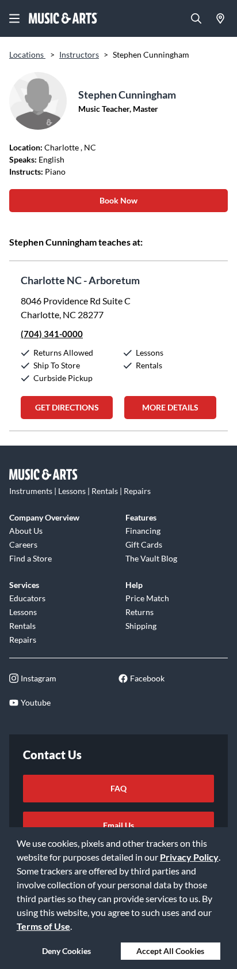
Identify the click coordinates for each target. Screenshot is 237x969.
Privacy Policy (189, 856)
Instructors (79, 54)
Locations (27, 54)
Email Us (118, 825)
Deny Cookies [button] (66, 951)
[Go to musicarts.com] (63, 18)
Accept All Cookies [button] (170, 951)
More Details (170, 407)
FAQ (118, 788)
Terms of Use (43, 926)
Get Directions (67, 407)
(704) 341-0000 (52, 334)
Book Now (118, 200)
